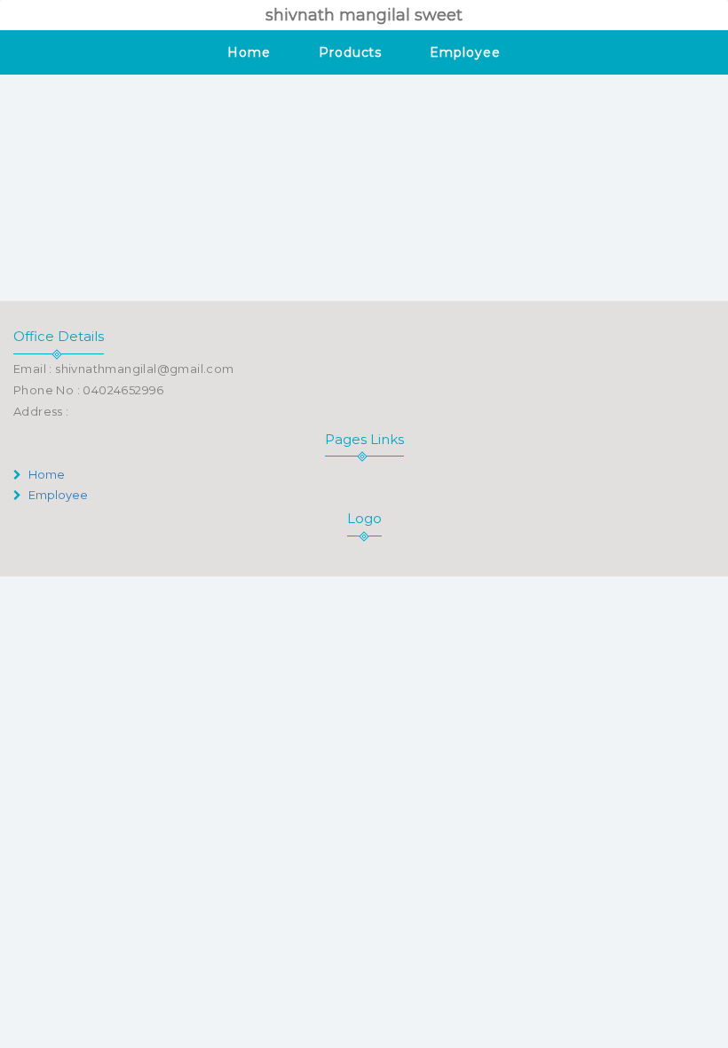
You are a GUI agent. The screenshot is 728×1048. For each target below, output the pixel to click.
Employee (465, 52)
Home (249, 52)
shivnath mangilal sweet (364, 15)
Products (350, 52)
